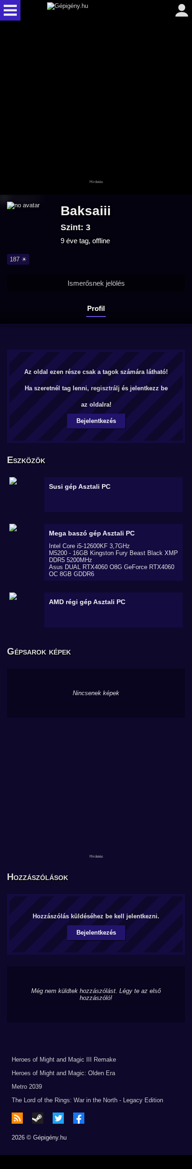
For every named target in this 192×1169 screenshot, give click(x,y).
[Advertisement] (96, 108)
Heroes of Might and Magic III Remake (64, 1059)
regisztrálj (105, 388)
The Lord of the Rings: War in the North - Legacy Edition (87, 1100)
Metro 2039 (27, 1086)
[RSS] (17, 1118)
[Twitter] (58, 1118)
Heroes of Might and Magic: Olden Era (63, 1073)
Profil (96, 308)
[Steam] (37, 1118)
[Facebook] (78, 1118)
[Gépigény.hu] (93, 10)
